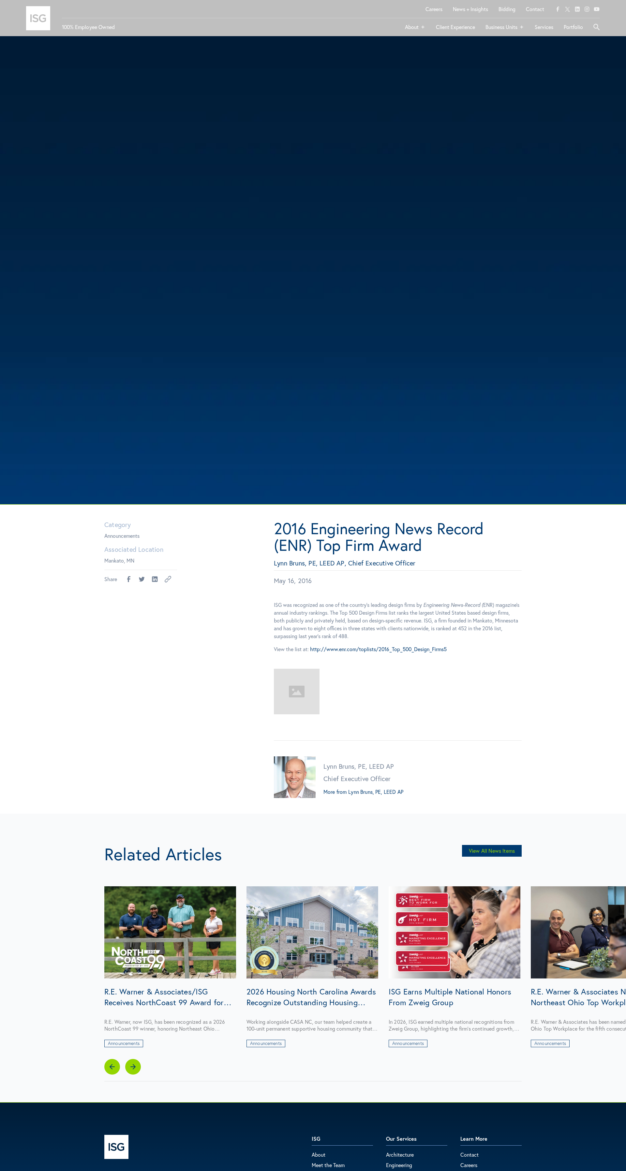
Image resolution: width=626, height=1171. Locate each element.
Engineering (399, 1165)
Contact (469, 1154)
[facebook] (558, 9)
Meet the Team (328, 1165)
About (318, 1154)
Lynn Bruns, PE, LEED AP (375, 792)
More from (335, 792)
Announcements (122, 535)
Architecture (400, 1154)
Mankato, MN (119, 560)
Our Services (401, 1138)
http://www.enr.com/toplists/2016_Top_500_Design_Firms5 (378, 649)
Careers (468, 1165)
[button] (415, 29)
